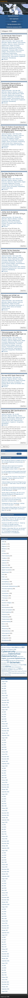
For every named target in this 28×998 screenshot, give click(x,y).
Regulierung (20, 671)
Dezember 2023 (5, 756)
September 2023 (5, 763)
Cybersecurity (8, 651)
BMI (16, 647)
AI (2, 647)
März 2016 (4, 975)
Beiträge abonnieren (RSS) (14, 24)
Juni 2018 (4, 911)
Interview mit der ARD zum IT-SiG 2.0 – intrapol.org (13, 522)
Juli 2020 (4, 852)
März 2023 (4, 777)
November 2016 (5, 956)
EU (7, 660)
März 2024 (4, 749)
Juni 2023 (4, 770)
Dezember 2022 (5, 784)
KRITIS (17, 50)
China (3, 649)
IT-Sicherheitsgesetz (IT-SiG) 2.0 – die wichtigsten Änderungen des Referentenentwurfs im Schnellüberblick (13, 531)
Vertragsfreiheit (5, 58)
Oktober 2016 (5, 958)
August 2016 (4, 963)
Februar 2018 (5, 921)
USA (9, 673)
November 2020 (5, 843)
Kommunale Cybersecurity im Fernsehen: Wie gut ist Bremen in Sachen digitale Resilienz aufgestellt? (12, 86)
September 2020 (5, 848)
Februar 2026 (5, 695)
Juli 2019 (4, 881)
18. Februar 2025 (17, 133)
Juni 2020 (4, 855)
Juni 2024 (4, 742)
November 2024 (5, 730)
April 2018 (4, 916)
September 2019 (5, 876)
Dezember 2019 (5, 869)
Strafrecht (16, 54)
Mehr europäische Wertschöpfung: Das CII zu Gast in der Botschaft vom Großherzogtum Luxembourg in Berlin (14, 509)
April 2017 (4, 944)
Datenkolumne (4, 654)
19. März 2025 (17, 90)
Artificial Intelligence (7, 647)
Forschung (11, 47)
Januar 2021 (4, 838)
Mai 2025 (4, 716)
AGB (3, 541)
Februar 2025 (5, 723)
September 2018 (5, 904)
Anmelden (14, 21)
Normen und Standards (12, 141)
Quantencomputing (6, 54)
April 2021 (4, 831)
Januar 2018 (4, 923)
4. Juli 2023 (16, 414)
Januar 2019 (4, 895)
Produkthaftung (5, 53)
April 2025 (4, 719)
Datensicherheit (9, 656)
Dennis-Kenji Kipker (7, 41)
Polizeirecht (18, 51)
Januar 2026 (4, 697)
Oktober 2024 (5, 733)
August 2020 (4, 850)
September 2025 (5, 707)
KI (4, 667)
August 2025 (4, 709)
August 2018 (4, 906)
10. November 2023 (18, 300)
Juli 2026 (4, 683)
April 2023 (4, 775)
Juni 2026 (4, 686)
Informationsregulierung (7, 588)
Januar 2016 (4, 979)
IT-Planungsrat (10, 96)
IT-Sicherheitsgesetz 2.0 (14, 664)
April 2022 (4, 803)
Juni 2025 (4, 714)
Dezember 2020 (5, 841)
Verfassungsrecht (15, 56)
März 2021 (4, 834)
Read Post (23, 78)
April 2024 (4, 747)
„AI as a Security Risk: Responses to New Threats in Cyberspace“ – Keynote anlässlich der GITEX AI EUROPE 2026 (14, 478)
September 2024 (5, 735)
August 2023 (4, 766)
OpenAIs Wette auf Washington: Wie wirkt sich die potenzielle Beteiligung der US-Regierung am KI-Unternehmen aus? (13, 494)
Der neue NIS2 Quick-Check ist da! (13, 375)
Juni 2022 (4, 798)
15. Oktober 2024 (18, 178)
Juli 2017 (4, 937)
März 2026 (4, 693)
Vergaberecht (22, 56)
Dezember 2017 (5, 925)
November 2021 (5, 815)
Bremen (19, 647)
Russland (24, 671)
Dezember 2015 (5, 982)
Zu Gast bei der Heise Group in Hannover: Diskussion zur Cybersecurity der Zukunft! (12, 37)
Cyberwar (15, 44)
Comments (5, 59)
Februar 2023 (5, 780)
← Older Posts (4, 446)
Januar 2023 (4, 782)
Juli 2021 (4, 824)
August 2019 (4, 878)
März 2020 (4, 862)
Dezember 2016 (5, 953)
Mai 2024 (4, 744)
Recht (12, 54)
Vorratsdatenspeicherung (16, 673)
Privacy (12, 671)
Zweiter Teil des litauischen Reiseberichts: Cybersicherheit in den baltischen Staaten (14, 252)
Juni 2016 (4, 968)
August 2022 (4, 794)
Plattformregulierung (6, 612)
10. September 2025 (18, 41)
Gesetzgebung (17, 47)
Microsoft (16, 669)
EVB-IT (3, 577)
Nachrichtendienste (11, 51)
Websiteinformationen (13, 16)
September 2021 (5, 820)
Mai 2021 (4, 829)
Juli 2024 (4, 740)
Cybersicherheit (19, 652)
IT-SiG (20, 664)
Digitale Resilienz (5, 45)
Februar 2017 (5, 949)
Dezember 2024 (5, 728)
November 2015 (5, 984)
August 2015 (4, 991)
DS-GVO (3, 660)
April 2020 (4, 860)
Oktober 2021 (5, 817)
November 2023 (5, 759)
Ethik (16, 260)
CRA (15, 649)
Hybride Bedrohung (6, 584)
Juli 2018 (4, 909)
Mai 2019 (4, 885)
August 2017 (4, 935)
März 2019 (4, 890)
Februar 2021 (5, 836)
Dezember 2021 (5, 813)
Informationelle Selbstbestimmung (9, 48)
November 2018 (5, 899)
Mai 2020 (4, 857)
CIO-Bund (20, 339)
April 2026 (4, 690)
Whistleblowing (12, 58)
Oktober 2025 (5, 705)
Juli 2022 (4, 796)
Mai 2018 (4, 913)
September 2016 (5, 960)
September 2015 (5, 989)
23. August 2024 (17, 255)
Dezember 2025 (5, 700)
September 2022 (5, 791)
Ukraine (6, 673)
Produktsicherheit (13, 53)
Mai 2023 (4, 773)
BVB (3, 551)
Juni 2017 (4, 939)
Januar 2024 (4, 754)
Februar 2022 (5, 808)
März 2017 (4, 946)
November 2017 (5, 928)
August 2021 (4, 822)
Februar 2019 (5, 892)
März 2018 (4, 918)
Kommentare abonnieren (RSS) (14, 27)
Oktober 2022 (5, 789)
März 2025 (4, 721)
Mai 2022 (4, 801)
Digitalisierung (5, 47)
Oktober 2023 (5, 761)
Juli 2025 (4, 712)
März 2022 (4, 805)
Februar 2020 (5, 864)
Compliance (4, 44)
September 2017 (5, 932)
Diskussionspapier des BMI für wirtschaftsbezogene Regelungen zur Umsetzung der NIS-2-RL (14, 334)
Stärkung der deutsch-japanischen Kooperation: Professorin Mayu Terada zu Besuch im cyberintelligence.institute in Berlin (12, 467)
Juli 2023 (4, 768)
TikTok (3, 673)
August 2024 (4, 737)
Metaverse (4, 605)
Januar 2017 (4, 951)
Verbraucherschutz (6, 56)
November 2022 (5, 787)
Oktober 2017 (5, 930)
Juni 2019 (4, 883)
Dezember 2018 (5, 897)
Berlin (13, 647)
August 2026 (4, 681)
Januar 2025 (4, 726)
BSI (23, 647)
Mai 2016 (4, 970)
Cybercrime (10, 44)
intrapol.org (3, 1)
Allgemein (10, 42)
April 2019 (4, 888)
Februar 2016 (5, 977)
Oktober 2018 (5, 902)
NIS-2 (20, 669)
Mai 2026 (4, 688)
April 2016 (4, 972)
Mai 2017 (4, 942)
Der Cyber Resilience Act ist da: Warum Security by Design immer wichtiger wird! (12, 175)
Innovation (20, 48)
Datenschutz (21, 44)
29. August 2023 (17, 377)
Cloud (6, 649)
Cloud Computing (21, 42)
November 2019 (5, 871)
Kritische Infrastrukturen (16, 667)
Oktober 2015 (5, 986)
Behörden (15, 42)
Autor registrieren (14, 19)
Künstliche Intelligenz (6, 98)
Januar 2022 (4, 810)
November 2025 (5, 702)
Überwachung (22, 54)
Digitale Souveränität (14, 45)
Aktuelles (5, 42)
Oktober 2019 (5, 874)
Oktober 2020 (5, 845)
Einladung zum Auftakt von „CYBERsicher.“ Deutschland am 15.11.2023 (12, 297)
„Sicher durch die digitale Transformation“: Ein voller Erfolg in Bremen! (13, 213)
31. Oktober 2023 (18, 337)
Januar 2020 (4, 867)
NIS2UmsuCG (5, 671)
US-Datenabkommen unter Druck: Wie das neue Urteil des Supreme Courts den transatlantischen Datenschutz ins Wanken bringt (14, 499)
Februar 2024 (5, 752)
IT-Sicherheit (12, 50)
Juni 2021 (4, 827)
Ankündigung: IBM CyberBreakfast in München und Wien (14, 411)
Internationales (5, 50)
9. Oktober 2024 (17, 217)
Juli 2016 (4, 965)
